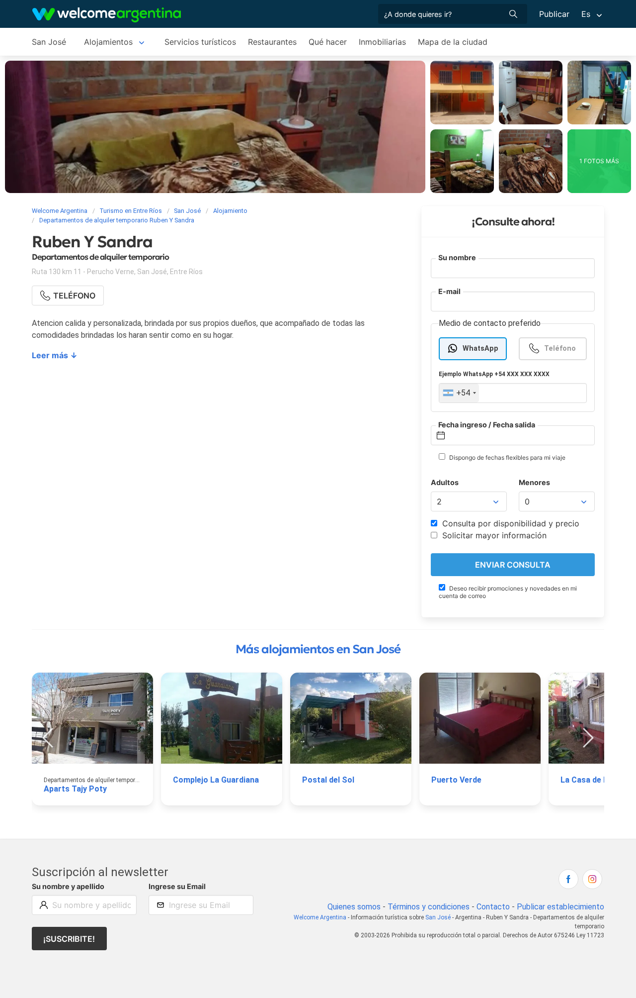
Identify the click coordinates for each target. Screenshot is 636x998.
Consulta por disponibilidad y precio (509, 523)
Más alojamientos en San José (318, 649)
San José (49, 42)
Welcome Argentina (320, 917)
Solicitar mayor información (493, 535)
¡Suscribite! (69, 939)
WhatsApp (480, 348)
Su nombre (457, 257)
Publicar (554, 14)
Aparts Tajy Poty (75, 789)
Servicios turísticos (200, 42)
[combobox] (459, 393)
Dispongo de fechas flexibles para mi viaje (506, 457)
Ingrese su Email (177, 886)
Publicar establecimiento (560, 906)
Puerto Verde (456, 780)
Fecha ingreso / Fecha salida (486, 424)
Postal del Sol (328, 780)
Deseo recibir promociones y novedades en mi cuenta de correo (508, 592)
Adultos (445, 482)
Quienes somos (354, 906)
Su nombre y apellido (68, 886)
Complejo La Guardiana (216, 780)
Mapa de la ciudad (452, 42)
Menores (534, 482)
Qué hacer (328, 42)
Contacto (493, 906)
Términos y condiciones (429, 906)
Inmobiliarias (382, 42)
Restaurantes (272, 42)
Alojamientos (108, 42)
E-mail (449, 291)
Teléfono (560, 348)
